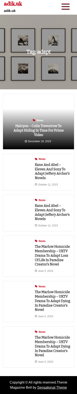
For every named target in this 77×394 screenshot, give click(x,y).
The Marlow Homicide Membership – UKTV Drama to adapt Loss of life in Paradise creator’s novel (52, 255)
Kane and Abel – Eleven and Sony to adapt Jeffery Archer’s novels (52, 171)
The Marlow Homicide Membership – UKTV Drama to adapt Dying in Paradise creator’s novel (52, 301)
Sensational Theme (52, 387)
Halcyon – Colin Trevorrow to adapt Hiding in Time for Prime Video (38, 130)
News (40, 120)
